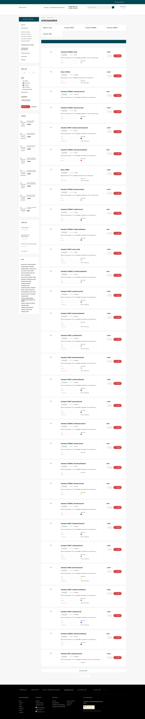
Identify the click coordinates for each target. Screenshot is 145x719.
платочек (28, 293)
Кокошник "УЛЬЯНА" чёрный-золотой (72, 503)
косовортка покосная (25, 287)
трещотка (23, 311)
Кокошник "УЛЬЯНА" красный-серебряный (74, 149)
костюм (22, 289)
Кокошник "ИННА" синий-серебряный (72, 379)
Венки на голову (25, 32)
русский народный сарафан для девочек (28, 300)
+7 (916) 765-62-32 (72, 6)
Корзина (38, 701)
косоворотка (23, 279)
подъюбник (32, 293)
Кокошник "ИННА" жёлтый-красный (72, 567)
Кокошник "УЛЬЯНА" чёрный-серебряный (73, 633)
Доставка (21, 708)
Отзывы (20, 706)
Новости (21, 702)
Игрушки (69, 704)
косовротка (33, 287)
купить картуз (32, 289)
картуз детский (30, 270)
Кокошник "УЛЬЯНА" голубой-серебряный (74, 271)
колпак (34, 277)
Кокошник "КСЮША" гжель (69, 52)
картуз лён (32, 272)
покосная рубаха (24, 296)
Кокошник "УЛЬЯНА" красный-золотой (72, 91)
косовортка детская (25, 285)
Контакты (21, 712)
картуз (34, 268)
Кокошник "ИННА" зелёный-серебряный (73, 589)
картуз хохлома (24, 277)
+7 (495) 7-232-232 (72, 8)
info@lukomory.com (68, 689)
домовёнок (31, 266)
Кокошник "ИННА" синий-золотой (71, 611)
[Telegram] (80, 6)
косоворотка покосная (26, 283)
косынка (26, 289)
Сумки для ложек (71, 701)
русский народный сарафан (27, 298)
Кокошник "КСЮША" (26, 38)
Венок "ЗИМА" (65, 169)
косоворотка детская (31, 279)
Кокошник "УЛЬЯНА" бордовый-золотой (73, 423)
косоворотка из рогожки (26, 281)
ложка (34, 291)
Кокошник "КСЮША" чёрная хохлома (72, 107)
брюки (22, 264)
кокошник (30, 277)
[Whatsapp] (78, 6)
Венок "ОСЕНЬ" (66, 72)
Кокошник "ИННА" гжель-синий (70, 249)
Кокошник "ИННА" (26, 34)
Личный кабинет (39, 702)
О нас (20, 704)
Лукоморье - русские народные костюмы (93, 701)
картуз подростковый (25, 274)
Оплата (20, 710)
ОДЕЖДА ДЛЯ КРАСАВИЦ (58, 704)
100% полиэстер (26, 100)
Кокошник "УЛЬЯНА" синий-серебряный (73, 229)
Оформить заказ (39, 704)
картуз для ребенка (25, 272)
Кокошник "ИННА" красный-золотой (72, 291)
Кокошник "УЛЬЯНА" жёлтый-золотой (72, 483)
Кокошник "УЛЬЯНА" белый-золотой (72, 443)
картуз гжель (24, 270)
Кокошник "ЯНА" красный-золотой (71, 653)
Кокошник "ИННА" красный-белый (71, 401)
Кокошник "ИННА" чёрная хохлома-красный (74, 127)
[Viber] (82, 6)
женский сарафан (25, 268)
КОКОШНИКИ (55, 702)
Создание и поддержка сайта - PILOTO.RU (92, 710)
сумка (30, 309)
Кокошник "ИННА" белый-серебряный (72, 313)
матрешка (23, 293)
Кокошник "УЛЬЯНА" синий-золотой (72, 209)
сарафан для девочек (30, 303)
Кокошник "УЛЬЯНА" (26, 36)
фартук (27, 311)
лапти (31, 291)
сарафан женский (25, 305)
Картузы (54, 701)
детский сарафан (25, 266)
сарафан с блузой (25, 309)
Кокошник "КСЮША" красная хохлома (72, 189)
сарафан (23, 303)
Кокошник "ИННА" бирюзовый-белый (72, 357)
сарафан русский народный (27, 307)
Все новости (24, 251)
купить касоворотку (25, 291)
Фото (20, 701)
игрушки (31, 268)
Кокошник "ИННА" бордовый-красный (72, 523)
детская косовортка (31, 264)
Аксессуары (69, 702)
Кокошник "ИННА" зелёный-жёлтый (72, 545)
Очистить (34, 106)
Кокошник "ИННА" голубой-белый (71, 335)
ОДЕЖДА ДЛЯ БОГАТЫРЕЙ (58, 706)
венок (25, 264)
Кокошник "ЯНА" (25, 40)
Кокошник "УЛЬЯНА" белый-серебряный (73, 463)
